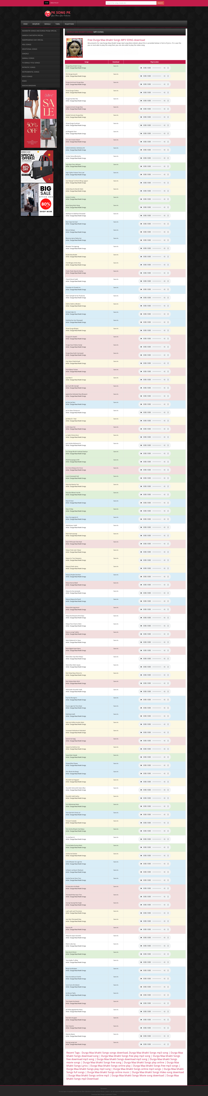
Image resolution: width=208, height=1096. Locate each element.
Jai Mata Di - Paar (76, 420)
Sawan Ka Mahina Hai (76, 748)
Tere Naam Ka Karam (76, 1002)
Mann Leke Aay (76, 945)
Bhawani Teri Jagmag (76, 247)
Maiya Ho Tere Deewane (76, 559)
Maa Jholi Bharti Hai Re (76, 494)
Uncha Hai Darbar (76, 855)
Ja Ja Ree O (76, 379)
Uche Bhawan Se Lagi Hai (76, 863)
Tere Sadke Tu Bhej (76, 961)
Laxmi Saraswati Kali (76, 477)
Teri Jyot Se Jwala (76, 822)
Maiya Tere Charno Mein (76, 625)
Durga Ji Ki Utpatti (76, 338)
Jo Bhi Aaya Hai (76, 428)
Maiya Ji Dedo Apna (76, 567)
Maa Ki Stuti (76, 502)
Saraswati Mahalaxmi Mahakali (76, 732)
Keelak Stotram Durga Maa (76, 116)
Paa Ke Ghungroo (76, 699)
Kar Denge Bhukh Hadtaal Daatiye (77, 453)
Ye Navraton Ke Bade (76, 887)
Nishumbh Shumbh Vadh (76, 691)
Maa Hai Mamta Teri (76, 485)
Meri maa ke (76, 1027)
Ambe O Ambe (76, 198)
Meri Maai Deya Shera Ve (76, 674)
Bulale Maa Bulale (76, 256)
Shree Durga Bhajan (76, 330)
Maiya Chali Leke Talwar (76, 551)
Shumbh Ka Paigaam (76, 781)
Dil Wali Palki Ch (76, 313)
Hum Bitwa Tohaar (76, 371)
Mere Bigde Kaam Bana (76, 650)
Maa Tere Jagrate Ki (76, 518)
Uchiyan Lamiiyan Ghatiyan (76, 871)
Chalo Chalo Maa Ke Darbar (76, 272)
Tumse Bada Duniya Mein (76, 846)
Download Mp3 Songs (98, 1094)
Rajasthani (69, 24)
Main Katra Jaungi (76, 535)
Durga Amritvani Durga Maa (76, 83)
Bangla (47, 24)
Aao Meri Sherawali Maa (76, 920)
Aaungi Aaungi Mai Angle (76, 904)
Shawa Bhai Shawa (76, 764)
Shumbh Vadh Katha (76, 797)
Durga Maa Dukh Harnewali (76, 354)
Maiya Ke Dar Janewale (76, 592)
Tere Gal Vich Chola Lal (76, 814)
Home (46, 3)
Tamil (57, 24)
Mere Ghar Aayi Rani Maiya (76, 658)
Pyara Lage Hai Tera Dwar (76, 707)
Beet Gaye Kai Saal (76, 223)
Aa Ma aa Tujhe (76, 994)
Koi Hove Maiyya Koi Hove (76, 469)
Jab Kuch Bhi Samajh (76, 387)
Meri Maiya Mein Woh (76, 682)
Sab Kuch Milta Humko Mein (76, 723)
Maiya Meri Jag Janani (76, 608)
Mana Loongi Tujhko (76, 633)
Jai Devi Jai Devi (76, 403)
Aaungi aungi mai (76, 1043)
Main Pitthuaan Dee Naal (76, 543)
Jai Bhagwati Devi (76, 133)
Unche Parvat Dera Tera (76, 879)
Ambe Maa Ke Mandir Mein (76, 190)
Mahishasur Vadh (76, 526)
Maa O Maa (76, 510)
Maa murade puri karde (76, 978)
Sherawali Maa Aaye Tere (76, 896)
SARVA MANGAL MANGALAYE (76, 149)
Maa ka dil (76, 928)
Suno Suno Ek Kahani (76, 986)
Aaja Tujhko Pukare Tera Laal (76, 174)
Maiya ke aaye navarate (76, 937)
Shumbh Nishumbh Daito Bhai (76, 789)
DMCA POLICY (54, 3)
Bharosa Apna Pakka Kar (76, 239)
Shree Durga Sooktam (76, 124)
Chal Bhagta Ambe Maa (76, 264)
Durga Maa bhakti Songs (73, 66)
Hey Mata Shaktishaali (76, 362)
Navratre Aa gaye (76, 1019)
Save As (115, 66)
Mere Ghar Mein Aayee (76, 666)
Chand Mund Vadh (76, 280)
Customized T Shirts (111, 1094)
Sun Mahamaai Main (76, 805)
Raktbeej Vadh (76, 715)
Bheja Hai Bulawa (76, 970)
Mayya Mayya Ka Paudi (76, 600)
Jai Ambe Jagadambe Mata (76, 1011)
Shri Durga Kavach (76, 75)
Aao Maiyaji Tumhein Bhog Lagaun (77, 182)
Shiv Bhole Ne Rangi (76, 773)
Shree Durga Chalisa (76, 92)
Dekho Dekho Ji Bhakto (76, 305)
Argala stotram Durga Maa (76, 108)
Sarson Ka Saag (76, 740)
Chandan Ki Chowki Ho (76, 288)
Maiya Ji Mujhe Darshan (76, 576)
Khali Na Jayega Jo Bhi (76, 461)
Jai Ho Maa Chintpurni (76, 411)
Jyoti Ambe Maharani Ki (76, 444)
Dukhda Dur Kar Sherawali (76, 321)
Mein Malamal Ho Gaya (76, 641)
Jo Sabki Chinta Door (76, 436)
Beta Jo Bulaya (76, 231)
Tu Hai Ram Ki (76, 838)
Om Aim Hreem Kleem (76, 141)
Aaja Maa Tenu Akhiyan (76, 165)
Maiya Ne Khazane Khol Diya (76, 617)
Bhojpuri (36, 24)
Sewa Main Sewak (76, 756)
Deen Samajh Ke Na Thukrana (76, 297)
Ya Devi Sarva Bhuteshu (76, 157)
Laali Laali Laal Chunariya (76, 912)
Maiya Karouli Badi (76, 584)
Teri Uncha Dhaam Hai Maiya (76, 830)
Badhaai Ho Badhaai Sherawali (76, 215)
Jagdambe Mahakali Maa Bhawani (76, 395)
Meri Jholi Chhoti (76, 953)
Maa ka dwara (76, 1035)
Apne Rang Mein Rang (76, 206)
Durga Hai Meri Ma (76, 100)
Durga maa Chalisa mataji (76, 346)
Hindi (25, 24)
